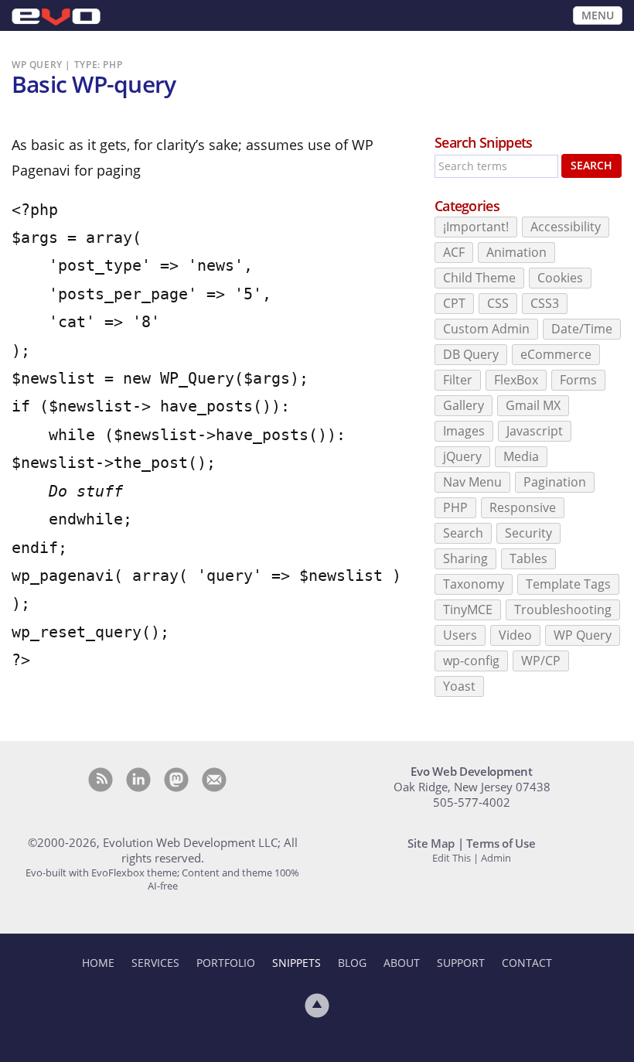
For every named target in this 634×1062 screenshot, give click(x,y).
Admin (496, 858)
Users (460, 635)
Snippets (296, 962)
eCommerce (555, 354)
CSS (498, 303)
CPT (454, 303)
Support (461, 962)
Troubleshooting (563, 609)
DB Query (471, 354)
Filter (457, 379)
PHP (455, 507)
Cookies (560, 277)
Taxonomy (473, 583)
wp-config (471, 660)
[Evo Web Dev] (56, 17)
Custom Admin (486, 328)
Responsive (522, 507)
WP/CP (541, 660)
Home (98, 962)
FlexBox (516, 379)
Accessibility (565, 226)
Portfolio (225, 962)
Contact (527, 962)
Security (528, 532)
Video (515, 635)
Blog (352, 962)
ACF (454, 252)
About (401, 962)
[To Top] (317, 1005)
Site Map (431, 843)
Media (521, 456)
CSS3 (544, 303)
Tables (528, 558)
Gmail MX (533, 405)
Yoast (459, 686)
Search (591, 165)
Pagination (554, 481)
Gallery (463, 405)
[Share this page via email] (214, 779)
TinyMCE (468, 609)
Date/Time (581, 328)
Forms (578, 379)
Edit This (451, 858)
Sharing (465, 558)
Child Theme (479, 277)
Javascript (534, 430)
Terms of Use (500, 843)
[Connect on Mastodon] (176, 779)
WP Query (583, 635)
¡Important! (476, 226)
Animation (516, 252)
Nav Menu (472, 481)
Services (155, 962)
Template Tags (568, 583)
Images (464, 430)
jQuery (462, 456)
